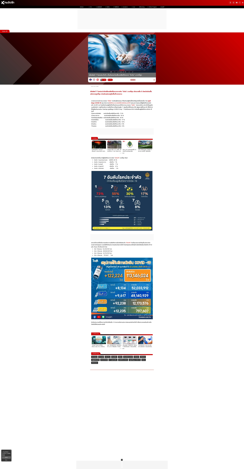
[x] (233, 2)
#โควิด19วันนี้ (104, 360)
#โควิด (120, 357)
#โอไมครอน (94, 363)
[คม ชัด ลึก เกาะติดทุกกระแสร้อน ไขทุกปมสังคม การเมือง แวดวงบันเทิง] (122, 3)
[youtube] (236, 2)
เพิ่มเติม (3, 455)
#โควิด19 (136, 357)
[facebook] (230, 2)
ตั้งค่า (6, 460)
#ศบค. (143, 360)
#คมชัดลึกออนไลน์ (128, 357)
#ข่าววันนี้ (101, 357)
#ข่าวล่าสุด (94, 357)
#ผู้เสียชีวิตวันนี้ (95, 360)
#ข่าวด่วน (107, 357)
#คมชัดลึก (114, 357)
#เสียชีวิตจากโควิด (123, 360)
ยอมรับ (6, 457)
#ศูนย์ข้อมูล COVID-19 (134, 360)
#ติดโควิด (143, 357)
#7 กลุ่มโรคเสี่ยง (113, 360)
